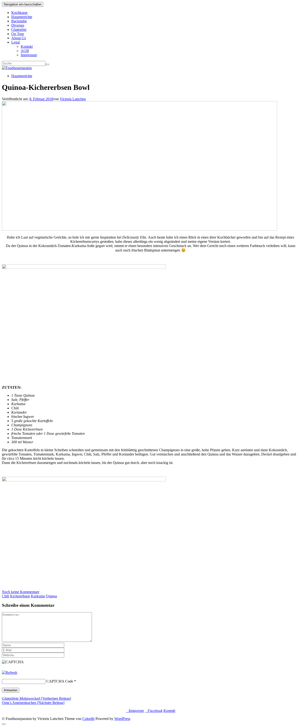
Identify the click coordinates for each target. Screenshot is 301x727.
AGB (25, 51)
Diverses (17, 25)
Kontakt (27, 46)
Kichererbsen (20, 596)
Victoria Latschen (73, 99)
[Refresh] (9, 673)
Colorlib (88, 719)
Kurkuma (38, 596)
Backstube (19, 21)
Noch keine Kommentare (20, 592)
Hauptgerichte (21, 17)
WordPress (122, 719)
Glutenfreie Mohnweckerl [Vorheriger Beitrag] (36, 698)
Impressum (29, 55)
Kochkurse (19, 13)
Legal (15, 42)
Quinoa (51, 596)
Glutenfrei (18, 30)
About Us (18, 38)
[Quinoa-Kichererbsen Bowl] (139, 229)
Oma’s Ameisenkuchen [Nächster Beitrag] (33, 703)
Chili (5, 596)
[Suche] (47, 64)
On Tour (17, 34)
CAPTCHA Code (59, 681)
